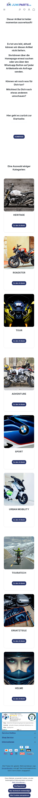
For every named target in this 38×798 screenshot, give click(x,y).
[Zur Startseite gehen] (19, 4)
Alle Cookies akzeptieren (19, 795)
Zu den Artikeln (19, 225)
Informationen (8, 742)
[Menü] (4, 9)
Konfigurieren (19, 786)
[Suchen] (19, 9)
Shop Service (7, 737)
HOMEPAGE (19, 137)
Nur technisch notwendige (19, 791)
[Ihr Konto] (29, 9)
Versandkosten (7, 768)
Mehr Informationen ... (19, 782)
